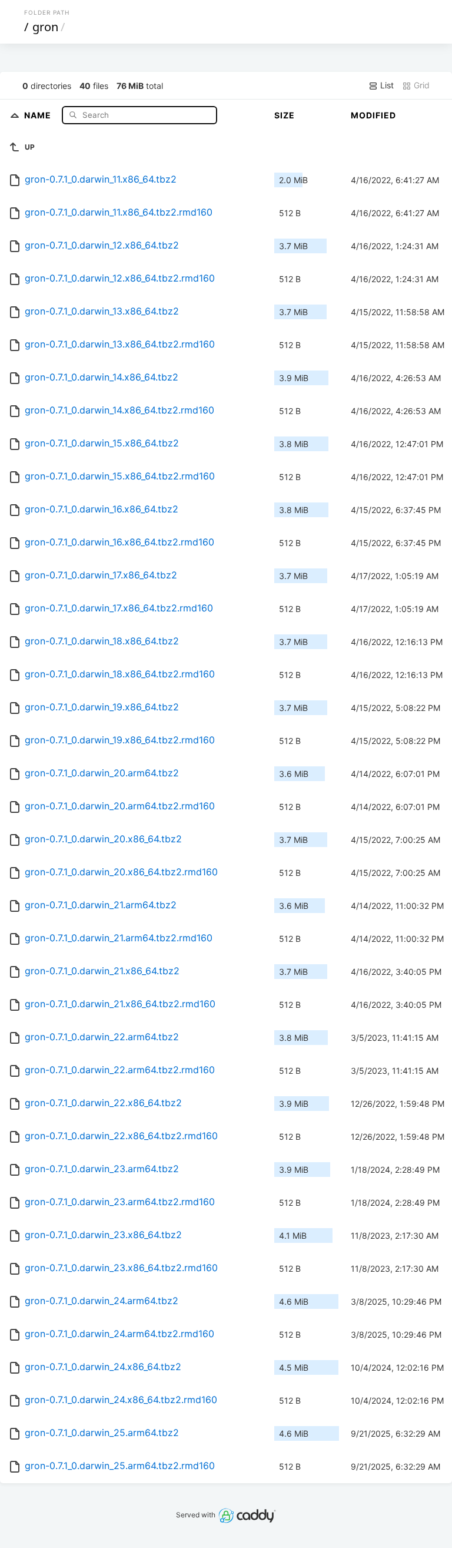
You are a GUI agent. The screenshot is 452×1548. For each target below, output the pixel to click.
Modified (373, 115)
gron (45, 27)
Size (284, 115)
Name (39, 115)
